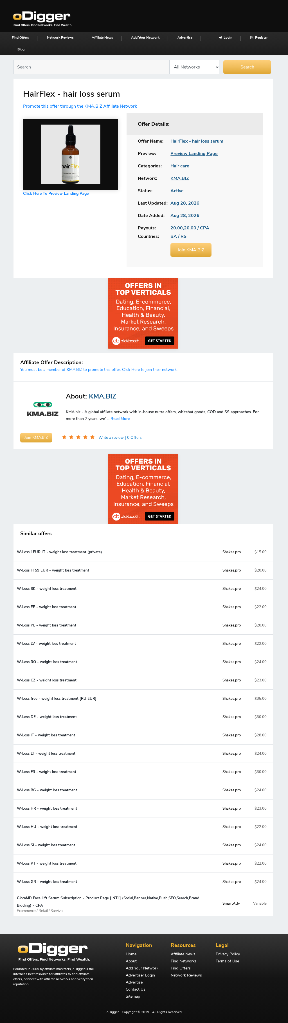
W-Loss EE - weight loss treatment (46, 607)
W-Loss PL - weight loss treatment (46, 625)
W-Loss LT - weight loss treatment (46, 753)
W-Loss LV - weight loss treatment (46, 643)
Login (227, 37)
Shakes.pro (231, 552)
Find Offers (20, 37)
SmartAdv (231, 903)
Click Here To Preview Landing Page (56, 193)
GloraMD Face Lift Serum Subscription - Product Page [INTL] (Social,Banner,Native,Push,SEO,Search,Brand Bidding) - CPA (108, 904)
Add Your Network (145, 37)
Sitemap (133, 997)
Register (261, 37)
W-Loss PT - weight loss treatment (46, 863)
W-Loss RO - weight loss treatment (47, 662)
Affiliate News (102, 37)
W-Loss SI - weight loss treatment (46, 845)
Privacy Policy (228, 954)
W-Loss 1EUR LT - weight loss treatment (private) (59, 552)
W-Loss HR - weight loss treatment (47, 808)
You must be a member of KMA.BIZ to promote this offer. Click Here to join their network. (98, 369)
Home (131, 954)
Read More (120, 418)
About (131, 961)
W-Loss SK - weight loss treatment (46, 588)
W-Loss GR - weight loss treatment (47, 881)
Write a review (111, 437)
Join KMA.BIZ (191, 250)
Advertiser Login (140, 975)
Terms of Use (227, 961)
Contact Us (135, 989)
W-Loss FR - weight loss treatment (46, 771)
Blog (20, 49)
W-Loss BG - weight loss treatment (47, 790)
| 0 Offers (133, 437)
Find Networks (184, 961)
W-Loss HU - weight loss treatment (47, 826)
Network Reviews (60, 37)
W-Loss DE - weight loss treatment (47, 716)
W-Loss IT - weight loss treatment (46, 735)
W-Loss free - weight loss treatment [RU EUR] (56, 698)
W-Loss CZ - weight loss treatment (46, 680)
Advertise (184, 37)
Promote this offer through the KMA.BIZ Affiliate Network (80, 106)
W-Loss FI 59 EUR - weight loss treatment (53, 570)
